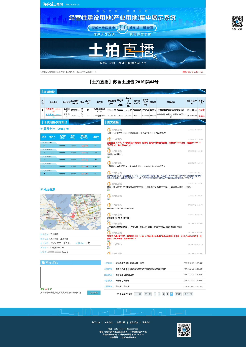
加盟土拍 (121, 323)
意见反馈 (134, 323)
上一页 (138, 294)
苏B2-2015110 (138, 334)
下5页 (178, 294)
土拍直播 (60, 72)
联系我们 (146, 323)
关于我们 (108, 323)
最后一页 (188, 294)
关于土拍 (96, 323)
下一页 (148, 294)
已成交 (202, 110)
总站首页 (52, 72)
